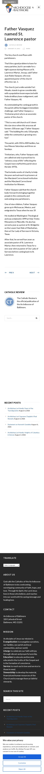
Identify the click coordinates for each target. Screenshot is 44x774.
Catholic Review (15, 45)
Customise (22, 763)
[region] (22, 755)
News (28, 48)
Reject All (22, 769)
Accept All (22, 757)
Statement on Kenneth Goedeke (19, 424)
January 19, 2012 (14, 48)
